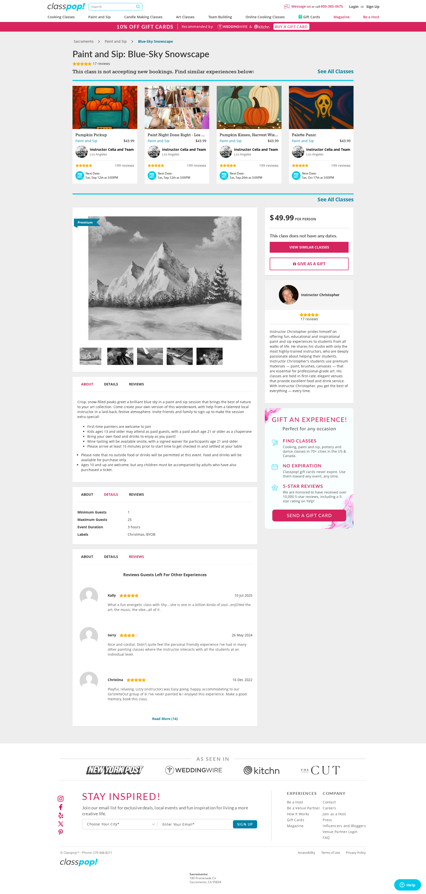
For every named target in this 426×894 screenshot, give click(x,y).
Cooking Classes (61, 17)
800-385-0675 (332, 6)
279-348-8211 (102, 852)
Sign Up (372, 6)
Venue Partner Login (340, 831)
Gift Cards (311, 17)
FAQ (326, 837)
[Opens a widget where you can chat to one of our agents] (407, 885)
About (87, 384)
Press (327, 820)
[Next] (239, 278)
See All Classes (336, 71)
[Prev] (90, 278)
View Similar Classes (309, 247)
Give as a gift (310, 263)
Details (111, 384)
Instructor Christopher (320, 294)
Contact (329, 802)
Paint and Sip (99, 17)
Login (353, 6)
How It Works (298, 814)
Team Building (220, 17)
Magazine (342, 17)
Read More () (165, 718)
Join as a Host (334, 814)
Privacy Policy (356, 853)
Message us (301, 6)
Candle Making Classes (143, 17)
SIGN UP (245, 824)
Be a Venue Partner (303, 808)
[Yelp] (61, 815)
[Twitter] (61, 824)
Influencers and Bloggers (344, 825)
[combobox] (120, 824)
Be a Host (371, 17)
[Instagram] (61, 799)
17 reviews (101, 63)
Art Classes (185, 17)
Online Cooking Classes (265, 17)
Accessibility (306, 853)
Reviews (136, 384)
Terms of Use (330, 853)
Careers (329, 808)
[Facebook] (61, 807)
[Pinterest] (61, 832)
